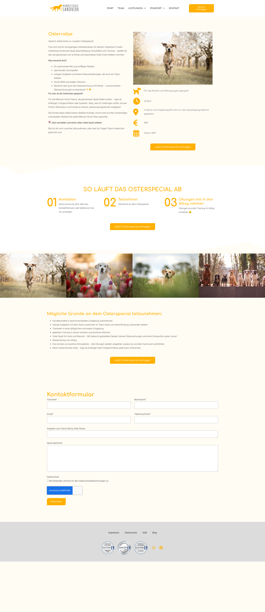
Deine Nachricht (54, 443)
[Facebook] (161, 547)
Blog (154, 532)
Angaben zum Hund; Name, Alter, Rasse (66, 428)
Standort (156, 8)
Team (121, 8)
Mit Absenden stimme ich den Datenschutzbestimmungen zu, (79, 481)
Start (110, 8)
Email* (50, 414)
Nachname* (140, 399)
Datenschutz (53, 477)
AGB (145, 532)
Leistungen (135, 8)
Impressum (113, 532)
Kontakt (174, 8)
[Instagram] (153, 547)
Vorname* (52, 399)
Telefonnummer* (142, 414)
